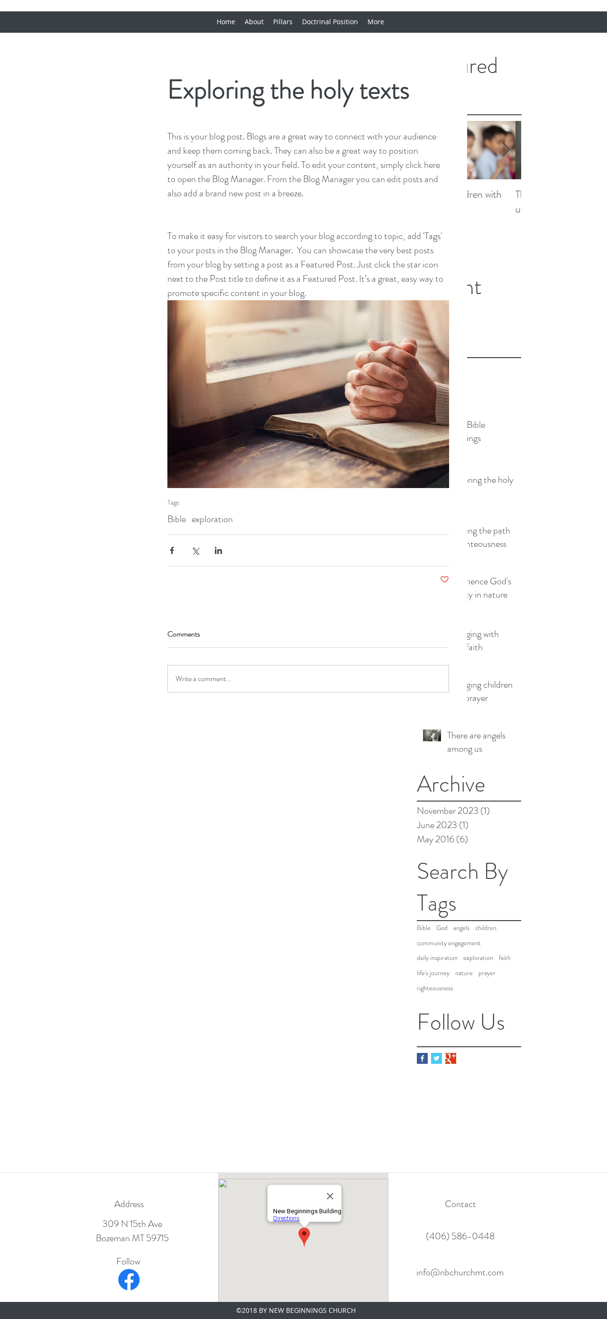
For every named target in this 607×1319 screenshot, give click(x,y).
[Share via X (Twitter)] (195, 550)
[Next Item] (506, 150)
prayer (487, 973)
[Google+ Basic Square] (450, 1058)
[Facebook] (129, 1279)
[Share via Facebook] (171, 550)
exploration (478, 957)
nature (464, 973)
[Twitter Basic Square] (436, 1058)
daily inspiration (437, 957)
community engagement (449, 943)
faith (505, 957)
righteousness (435, 988)
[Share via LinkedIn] (218, 550)
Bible (424, 927)
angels (461, 927)
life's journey (433, 973)
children (486, 927)
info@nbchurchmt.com (460, 1272)
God (442, 927)
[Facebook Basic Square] (422, 1058)
